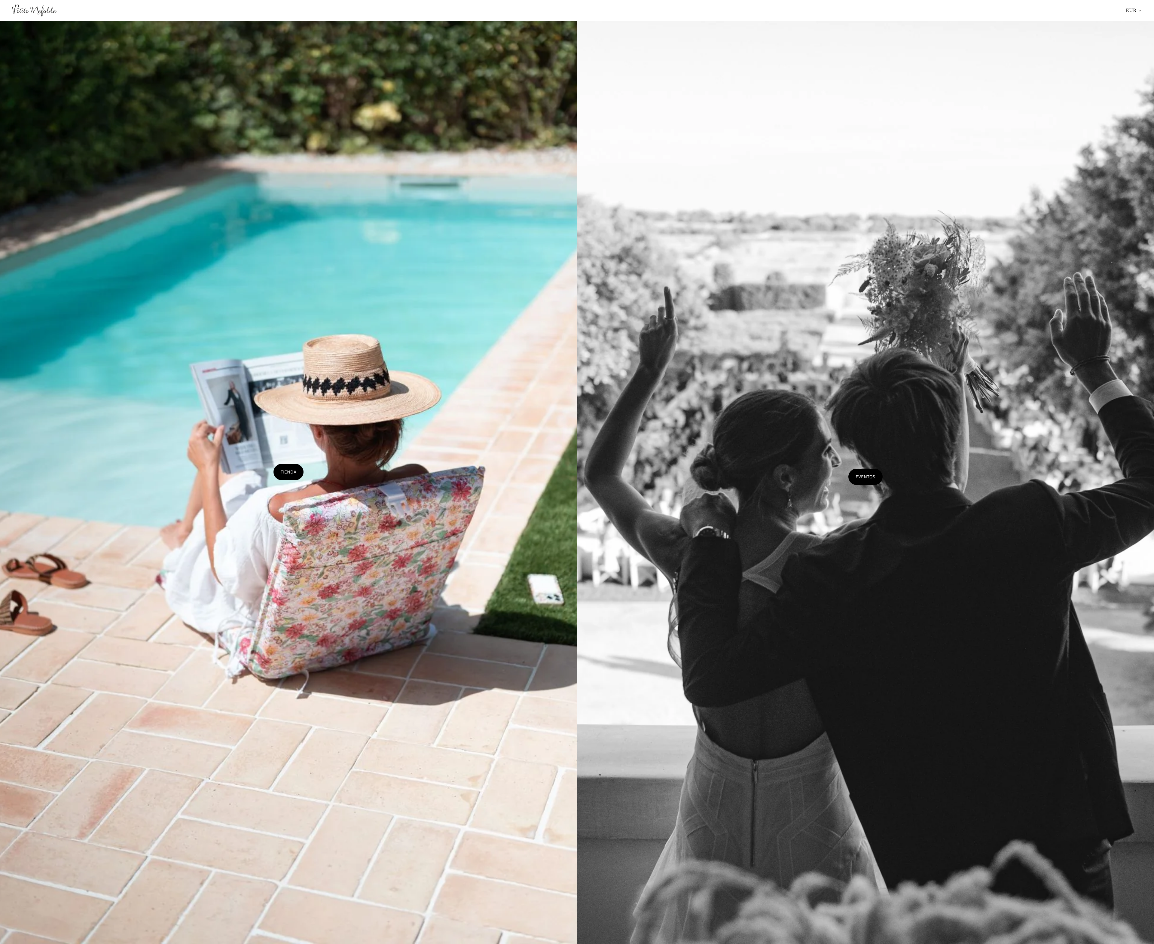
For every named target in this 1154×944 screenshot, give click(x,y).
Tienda (288, 472)
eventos (865, 477)
